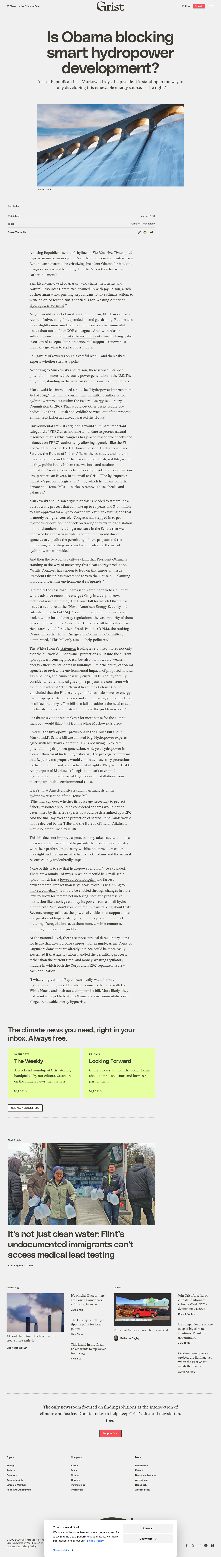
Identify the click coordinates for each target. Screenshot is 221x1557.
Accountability (15, 1479)
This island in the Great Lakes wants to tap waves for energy (88, 1349)
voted (52, 629)
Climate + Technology (143, 223)
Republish (141, 1484)
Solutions (12, 1475)
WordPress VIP (34, 1542)
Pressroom (77, 1489)
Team (74, 1470)
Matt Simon (77, 1334)
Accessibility (142, 1489)
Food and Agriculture (19, 1489)
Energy (11, 1465)
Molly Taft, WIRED (17, 1347)
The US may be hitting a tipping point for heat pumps (87, 1324)
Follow (186, 5)
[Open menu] (211, 6)
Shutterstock (44, 189)
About (74, 1465)
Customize (146, 1538)
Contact (75, 1475)
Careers (75, 1479)
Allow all (148, 1528)
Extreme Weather (16, 1484)
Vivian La (76, 1358)
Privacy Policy (29, 1546)
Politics (11, 1470)
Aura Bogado (15, 1265)
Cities (30, 1265)
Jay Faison (112, 289)
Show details (61, 1550)
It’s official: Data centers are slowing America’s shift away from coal (88, 1300)
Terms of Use (13, 1546)
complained (39, 640)
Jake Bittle (77, 1309)
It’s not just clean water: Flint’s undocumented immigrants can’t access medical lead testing (70, 1243)
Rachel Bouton (186, 1313)
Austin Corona (186, 1371)
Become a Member (146, 1475)
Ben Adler (13, 205)
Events (139, 1470)
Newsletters (141, 1465)
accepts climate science (67, 342)
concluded (38, 693)
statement (68, 648)
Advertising (141, 1479)
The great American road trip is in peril (141, 1330)
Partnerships (78, 1484)
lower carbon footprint (77, 879)
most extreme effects (80, 336)
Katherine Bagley (130, 1338)
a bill (77, 390)
